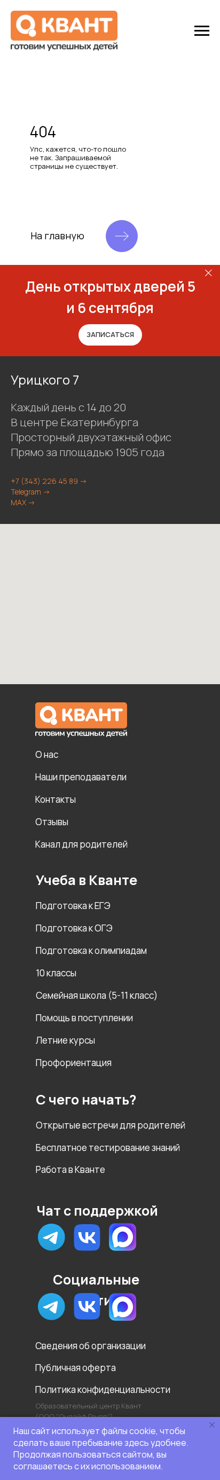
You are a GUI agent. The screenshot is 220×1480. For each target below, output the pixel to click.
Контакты (55, 799)
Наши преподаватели (81, 777)
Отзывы (51, 822)
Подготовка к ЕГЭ (73, 905)
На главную (57, 235)
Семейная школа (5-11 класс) (97, 995)
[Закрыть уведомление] (212, 1425)
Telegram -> (30, 492)
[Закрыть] (208, 273)
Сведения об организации (90, 1346)
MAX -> (23, 502)
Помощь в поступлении (84, 1018)
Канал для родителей (81, 844)
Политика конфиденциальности (102, 1389)
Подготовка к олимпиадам (91, 950)
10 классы (56, 973)
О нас (46, 754)
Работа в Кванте (70, 1169)
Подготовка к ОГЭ (74, 928)
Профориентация (74, 1062)
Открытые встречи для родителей (110, 1125)
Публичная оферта (75, 1367)
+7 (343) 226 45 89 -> (49, 481)
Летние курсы (65, 1040)
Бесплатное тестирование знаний (108, 1147)
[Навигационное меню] (201, 31)
